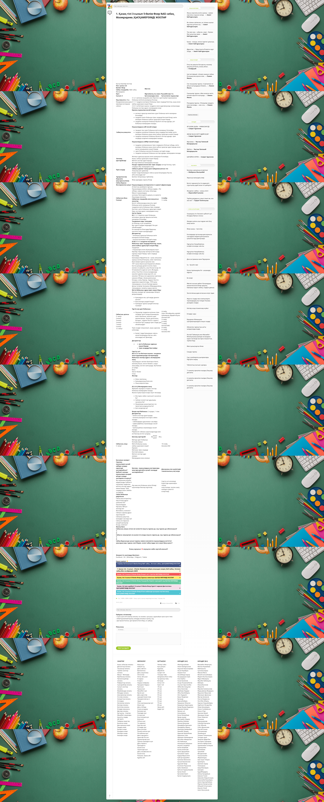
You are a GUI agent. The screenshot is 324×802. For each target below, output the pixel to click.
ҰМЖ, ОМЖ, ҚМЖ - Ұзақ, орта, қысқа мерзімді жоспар (139, 598)
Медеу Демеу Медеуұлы (205, 691)
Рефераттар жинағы (124, 683)
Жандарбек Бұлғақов (185, 725)
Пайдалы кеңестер (123, 721)
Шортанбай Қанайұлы (205, 780)
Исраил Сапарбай (184, 745)
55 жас (159, 697)
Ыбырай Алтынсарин (205, 786)
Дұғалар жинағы (122, 711)
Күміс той (160, 685)
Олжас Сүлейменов (204, 709)
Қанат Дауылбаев (183, 752)
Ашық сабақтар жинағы (125, 665)
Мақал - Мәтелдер (123, 675)
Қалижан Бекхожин (184, 760)
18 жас (159, 687)
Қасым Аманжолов (184, 762)
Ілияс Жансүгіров (203, 790)
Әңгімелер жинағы (123, 703)
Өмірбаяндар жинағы (124, 691)
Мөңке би (201, 687)
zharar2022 (169, 603)
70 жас (159, 703)
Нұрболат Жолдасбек (205, 705)
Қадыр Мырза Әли (184, 756)
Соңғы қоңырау (142, 709)
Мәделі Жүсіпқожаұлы (205, 677)
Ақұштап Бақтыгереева (185, 669)
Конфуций (192, 69)
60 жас (159, 699)
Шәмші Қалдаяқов (204, 774)
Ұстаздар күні (141, 727)
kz (119, 598)
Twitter (145, 557)
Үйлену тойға (161, 665)
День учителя (141, 729)
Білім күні (140, 719)
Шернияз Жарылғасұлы (205, 778)
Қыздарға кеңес (122, 731)
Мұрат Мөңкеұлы (203, 679)
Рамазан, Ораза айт (144, 756)
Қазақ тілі (161, 598)
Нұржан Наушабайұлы (205, 703)
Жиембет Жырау (183, 731)
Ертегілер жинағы (123, 707)
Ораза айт (160, 707)
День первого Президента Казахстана (142, 745)
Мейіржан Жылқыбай (197, 172)
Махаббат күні (142, 691)
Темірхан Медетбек (204, 739)
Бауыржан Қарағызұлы (185, 705)
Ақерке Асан (182, 673)
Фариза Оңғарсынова (205, 784)
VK (124, 557)
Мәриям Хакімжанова (205, 689)
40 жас (159, 693)
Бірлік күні (140, 693)
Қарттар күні (141, 725)
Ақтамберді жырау (184, 675)
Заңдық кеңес (121, 727)
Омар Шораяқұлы (204, 707)
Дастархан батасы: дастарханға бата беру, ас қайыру (134, 621)
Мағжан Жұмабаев (204, 667)
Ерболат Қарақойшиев (185, 770)
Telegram (138, 557)
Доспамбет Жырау (184, 719)
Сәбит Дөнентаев (203, 727)
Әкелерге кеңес (122, 733)
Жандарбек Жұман (184, 727)
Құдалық (160, 669)
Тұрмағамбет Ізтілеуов (205, 745)
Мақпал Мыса (202, 673)
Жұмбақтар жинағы (123, 677)
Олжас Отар (202, 711)
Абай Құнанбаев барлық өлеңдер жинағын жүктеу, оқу (135, 619)
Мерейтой (160, 671)
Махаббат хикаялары (124, 715)
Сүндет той (161, 673)
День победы (141, 707)
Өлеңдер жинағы (123, 693)
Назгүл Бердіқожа (204, 699)
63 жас (159, 701)
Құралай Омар (182, 764)
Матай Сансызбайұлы (205, 675)
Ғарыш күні (141, 689)
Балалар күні (141, 711)
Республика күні (142, 733)
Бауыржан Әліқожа (184, 703)
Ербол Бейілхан (183, 768)
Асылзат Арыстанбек (184, 685)
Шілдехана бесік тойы (164, 677)
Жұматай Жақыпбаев (185, 733)
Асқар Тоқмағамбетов (185, 683)
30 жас (159, 691)
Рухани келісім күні (143, 731)
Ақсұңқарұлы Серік (184, 677)
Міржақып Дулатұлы (204, 695)
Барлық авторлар (192, 114)
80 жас (159, 705)
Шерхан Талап (202, 776)
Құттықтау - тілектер (124, 713)
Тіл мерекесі (141, 723)
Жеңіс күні (140, 705)
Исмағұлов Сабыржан (185, 743)
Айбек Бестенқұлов (184, 687)
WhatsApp (130, 557)
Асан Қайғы (181, 679)
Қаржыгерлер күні (143, 739)
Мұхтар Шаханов (203, 697)
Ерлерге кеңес (122, 729)
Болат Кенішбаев (183, 715)
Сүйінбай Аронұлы (204, 723)
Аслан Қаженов (183, 681)
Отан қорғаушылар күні (145, 703)
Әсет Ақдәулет (182, 695)
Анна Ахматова (183, 689)
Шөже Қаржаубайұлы (205, 782)
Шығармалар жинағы (124, 695)
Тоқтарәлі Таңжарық (204, 741)
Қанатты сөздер (122, 717)
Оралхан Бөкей (203, 713)
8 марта (140, 681)
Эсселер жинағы (122, 697)
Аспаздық (120, 701)
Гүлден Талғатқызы (201, 200)
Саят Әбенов (202, 725)
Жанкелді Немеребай (185, 729)
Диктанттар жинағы (123, 667)
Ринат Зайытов (203, 717)
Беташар (160, 681)
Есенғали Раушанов (184, 766)
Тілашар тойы (162, 675)
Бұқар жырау (182, 717)
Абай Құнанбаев (183, 665)
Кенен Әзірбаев (183, 747)
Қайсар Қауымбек (184, 758)
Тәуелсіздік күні (142, 749)
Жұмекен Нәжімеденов (185, 737)
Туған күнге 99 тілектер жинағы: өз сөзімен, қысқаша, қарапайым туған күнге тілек (144, 617)
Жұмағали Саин (183, 735)
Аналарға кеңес (122, 735)
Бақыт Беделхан (183, 697)
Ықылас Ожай (202, 788)
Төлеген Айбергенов (204, 743)
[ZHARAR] (109, 6)
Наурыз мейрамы (143, 683)
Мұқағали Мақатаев (204, 693)
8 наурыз (140, 679)
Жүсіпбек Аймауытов (184, 739)
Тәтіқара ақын (202, 737)
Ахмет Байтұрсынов (184, 667)
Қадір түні (160, 709)
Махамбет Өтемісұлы (205, 665)
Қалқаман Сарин (183, 754)
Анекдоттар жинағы (123, 699)
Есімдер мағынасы (123, 709)
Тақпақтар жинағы (123, 669)
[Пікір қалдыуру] (109, 12)
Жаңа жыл (140, 665)
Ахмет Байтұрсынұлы (196, 44)
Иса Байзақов (182, 741)
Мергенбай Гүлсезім (196, 193)
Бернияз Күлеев (183, 709)
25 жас (159, 689)
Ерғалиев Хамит (183, 774)
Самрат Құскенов (195, 128)
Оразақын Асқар (203, 715)
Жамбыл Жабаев (183, 721)
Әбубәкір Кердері (183, 691)
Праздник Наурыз (143, 685)
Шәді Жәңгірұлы (203, 768)
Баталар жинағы (122, 705)
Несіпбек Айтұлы (203, 701)
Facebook (119, 557)
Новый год (141, 667)
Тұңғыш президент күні (145, 741)
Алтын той (160, 683)
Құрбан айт (141, 758)
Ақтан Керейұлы (183, 671)
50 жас (159, 695)
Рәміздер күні (141, 713)
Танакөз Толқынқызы (205, 735)
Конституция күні (143, 717)
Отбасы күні (141, 721)
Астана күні (141, 715)
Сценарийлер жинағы (124, 685)
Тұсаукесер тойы (163, 679)
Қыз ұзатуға (161, 667)
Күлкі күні (140, 687)
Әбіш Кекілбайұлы (184, 693)
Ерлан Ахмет (182, 772)
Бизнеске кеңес (122, 723)
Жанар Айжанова (183, 723)
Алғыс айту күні (142, 677)
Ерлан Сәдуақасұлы (184, 776)
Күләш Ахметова (183, 749)
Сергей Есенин (203, 729)
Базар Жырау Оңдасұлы (185, 707)
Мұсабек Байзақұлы (204, 681)
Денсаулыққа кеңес (123, 725)
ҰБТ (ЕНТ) (120, 719)
